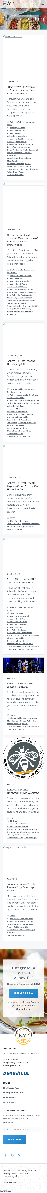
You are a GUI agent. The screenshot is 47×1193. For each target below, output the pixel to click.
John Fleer (12, 423)
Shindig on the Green (30, 832)
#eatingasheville (11, 1065)
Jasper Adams (14, 524)
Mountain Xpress (15, 161)
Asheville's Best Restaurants (20, 139)
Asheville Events (14, 278)
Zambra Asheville (15, 175)
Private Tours (9, 1102)
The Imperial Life (15, 169)
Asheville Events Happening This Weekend (23, 791)
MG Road (11, 526)
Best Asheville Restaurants (22, 270)
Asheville (14, 395)
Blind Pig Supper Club (17, 150)
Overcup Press (28, 924)
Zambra (29, 649)
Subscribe (15, 1139)
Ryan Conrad (13, 832)
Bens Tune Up (13, 414)
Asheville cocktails (15, 398)
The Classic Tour (11, 1088)
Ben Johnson (13, 292)
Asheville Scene (14, 627)
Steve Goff (12, 166)
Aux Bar (10, 142)
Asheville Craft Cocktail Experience (23, 400)
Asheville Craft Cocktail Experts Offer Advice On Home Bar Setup (22, 486)
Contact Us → (23, 1009)
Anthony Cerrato (17, 128)
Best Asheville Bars (29, 292)
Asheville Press (14, 133)
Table (23, 303)
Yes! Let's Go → (24, 993)
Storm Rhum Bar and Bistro (20, 431)
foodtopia (11, 155)
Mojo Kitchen (13, 721)
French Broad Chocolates (19, 158)
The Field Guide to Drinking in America (21, 931)
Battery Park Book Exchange (20, 144)
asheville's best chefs (17, 136)
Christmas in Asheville (17, 417)
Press (9, 125)
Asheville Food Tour (16, 130)
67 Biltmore (15, 821)
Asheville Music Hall (16, 409)
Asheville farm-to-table (18, 281)
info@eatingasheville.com (16, 1062)
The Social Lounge (16, 649)
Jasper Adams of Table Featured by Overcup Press (21, 887)
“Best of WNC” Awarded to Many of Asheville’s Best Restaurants (22, 90)
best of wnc (12, 147)
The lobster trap (31, 169)
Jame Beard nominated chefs (21, 300)
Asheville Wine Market (17, 826)
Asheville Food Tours (17, 284)
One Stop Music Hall (27, 423)
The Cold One (9, 1097)
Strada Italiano (25, 166)
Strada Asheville (27, 721)
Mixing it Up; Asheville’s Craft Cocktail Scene (22, 581)
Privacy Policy (10, 1173)
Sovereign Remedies (17, 428)
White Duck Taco (15, 172)
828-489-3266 (10, 1059)
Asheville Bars (16, 613)
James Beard (13, 303)
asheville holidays (15, 406)
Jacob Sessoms (24, 298)
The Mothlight (30, 838)
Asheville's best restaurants (23, 122)
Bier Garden (25, 147)
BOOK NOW (5, 1191)
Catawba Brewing (29, 829)
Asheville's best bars (16, 287)
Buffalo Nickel (13, 829)
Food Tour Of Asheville (28, 635)
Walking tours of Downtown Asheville (20, 312)
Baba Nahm (21, 142)
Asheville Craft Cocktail (20, 276)
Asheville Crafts (15, 403)
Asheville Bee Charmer (18, 824)
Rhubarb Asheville (15, 164)
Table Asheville (14, 306)
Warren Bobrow (14, 529)
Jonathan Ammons (30, 524)
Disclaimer (24, 1173)
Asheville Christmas (28, 395)
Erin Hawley (25, 521)
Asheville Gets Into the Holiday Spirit (21, 363)
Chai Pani (14, 521)
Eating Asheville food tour (19, 153)
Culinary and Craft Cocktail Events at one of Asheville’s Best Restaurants (22, 240)
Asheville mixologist (16, 624)
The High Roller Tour (13, 1093)
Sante (28, 164)
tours (20, 392)
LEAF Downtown (30, 718)
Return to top (9, 1182)
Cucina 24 (33, 150)
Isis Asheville (16, 718)
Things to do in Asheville (18, 309)
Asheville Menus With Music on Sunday (21, 685)
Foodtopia (12, 273)
